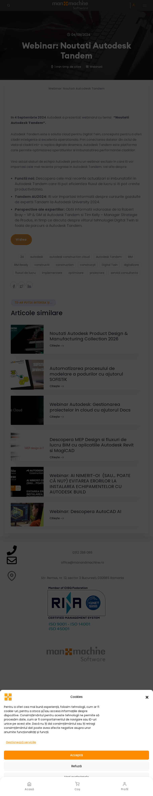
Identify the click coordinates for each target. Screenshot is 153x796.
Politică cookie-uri (55, 789)
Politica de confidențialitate (89, 789)
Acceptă (76, 755)
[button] (147, 697)
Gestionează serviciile (21, 742)
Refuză (76, 766)
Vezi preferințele (76, 777)
